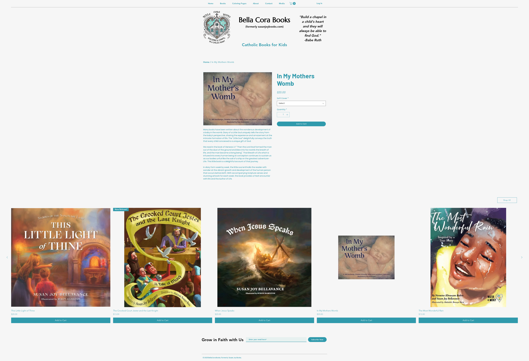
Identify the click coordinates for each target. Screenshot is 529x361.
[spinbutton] (283, 114)
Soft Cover (283, 98)
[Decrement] (279, 114)
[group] (264, 265)
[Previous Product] (7, 257)
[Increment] (287, 114)
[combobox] (301, 103)
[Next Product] (521, 257)
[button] (292, 3)
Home (206, 62)
